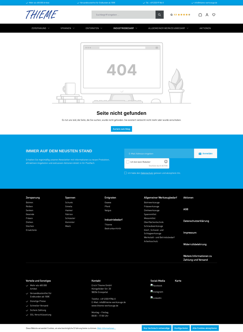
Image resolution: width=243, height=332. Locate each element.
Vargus (108, 210)
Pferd (107, 206)
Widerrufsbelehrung (195, 244)
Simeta (68, 206)
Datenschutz (147, 172)
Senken (29, 210)
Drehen (29, 222)
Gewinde (30, 214)
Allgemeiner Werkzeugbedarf (160, 197)
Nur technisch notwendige (157, 328)
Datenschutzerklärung (196, 220)
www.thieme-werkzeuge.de (105, 305)
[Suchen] (160, 15)
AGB (185, 209)
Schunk (69, 202)
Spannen (70, 197)
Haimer (69, 210)
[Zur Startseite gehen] (42, 14)
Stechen (30, 225)
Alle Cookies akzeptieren (205, 328)
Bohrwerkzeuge (152, 202)
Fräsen (29, 218)
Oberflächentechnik (154, 222)
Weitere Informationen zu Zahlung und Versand (197, 257)
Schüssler (70, 218)
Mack (68, 225)
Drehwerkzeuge (151, 210)
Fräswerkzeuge (151, 206)
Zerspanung (33, 197)
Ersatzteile (31, 229)
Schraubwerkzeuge (153, 225)
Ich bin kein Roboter (140, 161)
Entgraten (110, 197)
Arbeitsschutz (151, 241)
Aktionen (188, 197)
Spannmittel (150, 214)
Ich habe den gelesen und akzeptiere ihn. (154, 172)
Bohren (29, 202)
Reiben (29, 206)
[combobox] (124, 15)
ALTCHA (164, 166)
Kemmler (70, 222)
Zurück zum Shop (121, 128)
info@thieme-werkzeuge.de (112, 302)
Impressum (190, 232)
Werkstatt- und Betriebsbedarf (159, 237)
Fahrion (69, 214)
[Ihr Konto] (207, 14)
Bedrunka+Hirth (113, 228)
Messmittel (149, 218)
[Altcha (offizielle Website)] (165, 162)
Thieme (108, 224)
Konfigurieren (181, 328)
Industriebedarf (113, 219)
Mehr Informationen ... (106, 328)
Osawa (108, 202)
